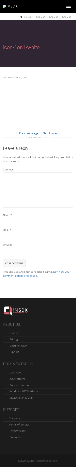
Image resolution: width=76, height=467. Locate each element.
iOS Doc (28, 16)
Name (6, 215)
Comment (8, 169)
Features (15, 333)
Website (7, 244)
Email (6, 230)
